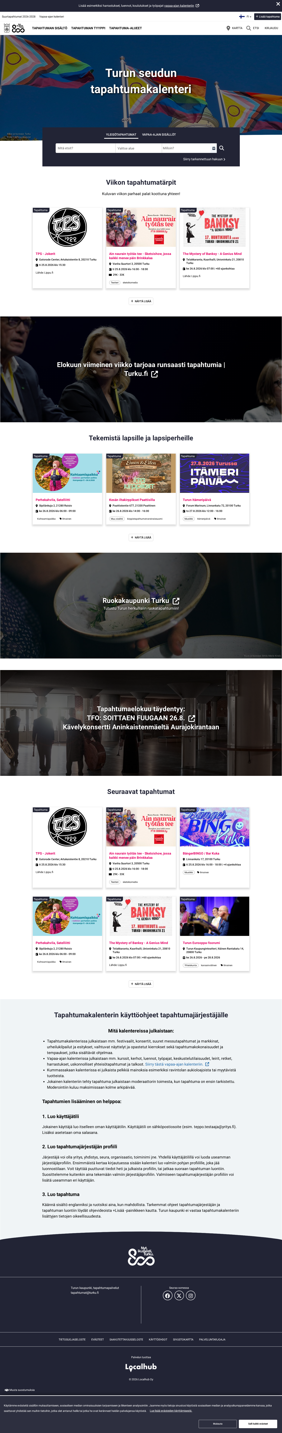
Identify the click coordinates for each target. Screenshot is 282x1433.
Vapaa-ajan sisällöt (159, 134)
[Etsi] (221, 148)
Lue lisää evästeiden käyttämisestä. (171, 1410)
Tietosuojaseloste (72, 1339)
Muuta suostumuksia (22, 1389)
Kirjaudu (271, 28)
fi (249, 15)
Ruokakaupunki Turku (136, 601)
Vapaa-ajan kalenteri (51, 16)
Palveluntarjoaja (212, 1339)
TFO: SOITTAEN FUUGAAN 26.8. (136, 718)
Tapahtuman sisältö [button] (49, 28)
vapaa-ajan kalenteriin (179, 6)
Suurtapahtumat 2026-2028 (18, 16)
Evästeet (97, 1339)
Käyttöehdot (158, 1339)
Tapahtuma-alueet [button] (125, 28)
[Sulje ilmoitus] (278, 4)
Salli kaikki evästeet (258, 1423)
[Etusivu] (14, 28)
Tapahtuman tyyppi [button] (88, 28)
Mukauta (218, 1423)
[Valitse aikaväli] (214, 148)
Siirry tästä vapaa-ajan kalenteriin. (174, 1064)
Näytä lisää (143, 301)
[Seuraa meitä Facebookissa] (167, 1295)
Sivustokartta (183, 1339)
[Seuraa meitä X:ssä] (179, 1295)
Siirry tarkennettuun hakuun (203, 159)
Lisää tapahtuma (269, 16)
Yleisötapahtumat (121, 134)
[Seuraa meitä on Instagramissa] (190, 1295)
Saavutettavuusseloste (126, 1339)
